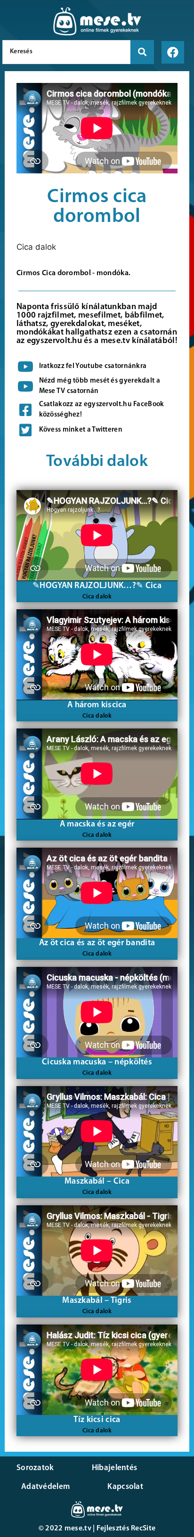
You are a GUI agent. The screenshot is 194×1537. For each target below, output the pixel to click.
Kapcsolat (125, 1487)
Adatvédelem (45, 1487)
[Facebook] (173, 52)
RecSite (143, 1528)
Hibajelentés (114, 1468)
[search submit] (142, 52)
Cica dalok (36, 247)
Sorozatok (35, 1468)
